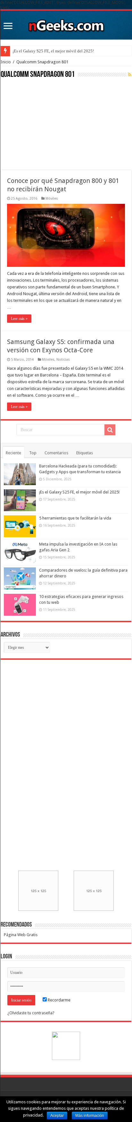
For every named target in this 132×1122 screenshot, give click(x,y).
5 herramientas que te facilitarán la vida (75, 518)
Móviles (51, 198)
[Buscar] (109, 429)
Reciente (13, 452)
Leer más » (19, 318)
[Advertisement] (49, 123)
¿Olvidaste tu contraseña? (30, 1012)
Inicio (6, 61)
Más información (89, 1115)
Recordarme (58, 1000)
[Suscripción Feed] (129, 74)
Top (33, 452)
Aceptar (57, 1115)
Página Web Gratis (20, 934)
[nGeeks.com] (66, 24)
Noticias (63, 359)
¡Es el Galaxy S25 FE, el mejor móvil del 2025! (53, 51)
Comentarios (56, 452)
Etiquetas (84, 452)
